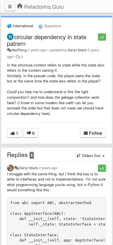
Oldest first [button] (91, 155)
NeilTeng (19, 50)
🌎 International (20, 25)
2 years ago (48, 167)
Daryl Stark (77, 50)
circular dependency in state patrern (46, 40)
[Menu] (9, 6)
